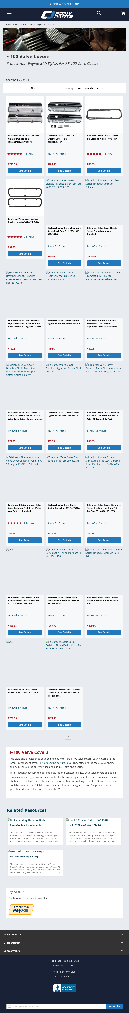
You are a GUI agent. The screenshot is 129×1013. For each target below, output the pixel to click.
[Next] (68, 737)
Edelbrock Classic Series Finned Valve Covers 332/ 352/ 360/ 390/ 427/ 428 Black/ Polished (24, 600)
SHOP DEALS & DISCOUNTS (64, 4)
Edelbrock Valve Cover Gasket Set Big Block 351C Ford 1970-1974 (103, 137)
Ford (17, 24)
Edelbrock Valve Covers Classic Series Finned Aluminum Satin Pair (102, 600)
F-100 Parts (28, 24)
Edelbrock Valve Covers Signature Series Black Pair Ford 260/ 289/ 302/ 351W (64, 231)
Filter (34, 88)
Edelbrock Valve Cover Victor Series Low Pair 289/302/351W (23, 691)
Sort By (69, 88)
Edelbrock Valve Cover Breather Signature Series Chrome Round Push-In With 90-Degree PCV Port (24, 323)
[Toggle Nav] (9, 13)
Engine (39, 24)
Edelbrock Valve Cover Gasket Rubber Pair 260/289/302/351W (23, 220)
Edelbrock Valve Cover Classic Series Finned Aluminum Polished (102, 231)
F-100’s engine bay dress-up (56, 762)
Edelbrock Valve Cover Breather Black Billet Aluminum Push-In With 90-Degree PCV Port (103, 415)
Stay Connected (13, 934)
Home (8, 24)
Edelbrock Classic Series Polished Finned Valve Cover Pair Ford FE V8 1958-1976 (64, 692)
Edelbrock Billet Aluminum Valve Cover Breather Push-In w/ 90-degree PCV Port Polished (24, 508)
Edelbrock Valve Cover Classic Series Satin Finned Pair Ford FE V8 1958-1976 (63, 600)
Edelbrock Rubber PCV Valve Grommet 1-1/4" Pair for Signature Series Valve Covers (102, 323)
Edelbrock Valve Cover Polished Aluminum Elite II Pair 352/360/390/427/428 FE (23, 138)
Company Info (12, 950)
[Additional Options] (21, 913)
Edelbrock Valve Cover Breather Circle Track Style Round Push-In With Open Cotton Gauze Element (25, 415)
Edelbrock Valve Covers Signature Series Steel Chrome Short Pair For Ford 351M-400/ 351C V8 (104, 508)
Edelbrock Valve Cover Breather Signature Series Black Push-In (63, 414)
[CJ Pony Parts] (62, 15)
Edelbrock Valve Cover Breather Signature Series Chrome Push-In (64, 322)
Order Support (12, 942)
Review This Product (57, 153)
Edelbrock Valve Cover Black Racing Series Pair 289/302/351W (64, 506)
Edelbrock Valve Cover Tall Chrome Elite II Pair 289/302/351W (61, 138)
